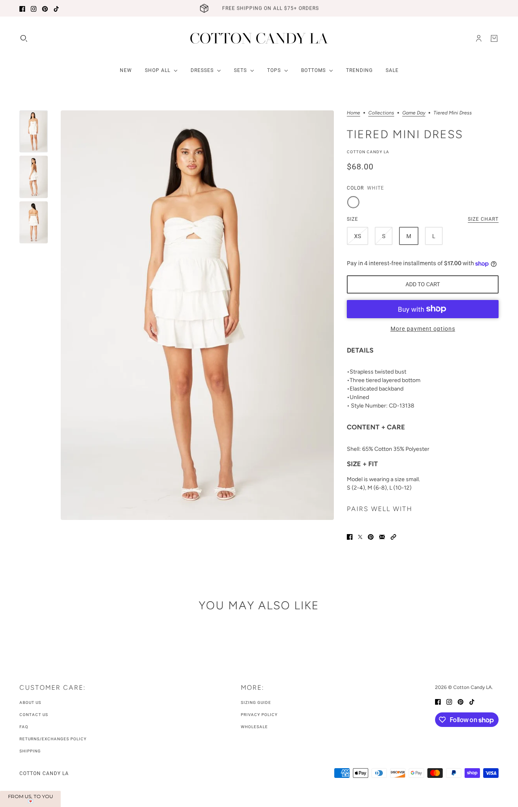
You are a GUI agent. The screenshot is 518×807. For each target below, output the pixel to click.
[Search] (23, 38)
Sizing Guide (256, 702)
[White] (353, 202)
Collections (381, 113)
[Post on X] (360, 536)
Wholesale (254, 727)
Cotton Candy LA (368, 152)
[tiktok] (56, 8)
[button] (393, 536)
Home (353, 113)
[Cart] (494, 38)
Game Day (413, 113)
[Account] (478, 38)
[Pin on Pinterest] (371, 536)
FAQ (23, 727)
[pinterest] (45, 8)
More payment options (423, 328)
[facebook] (22, 8)
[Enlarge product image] (197, 315)
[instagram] (34, 8)
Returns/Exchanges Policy (53, 739)
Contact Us (33, 714)
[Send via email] (382, 536)
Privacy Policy (259, 714)
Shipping (30, 751)
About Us (30, 702)
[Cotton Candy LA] (259, 38)
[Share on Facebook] (350, 536)
